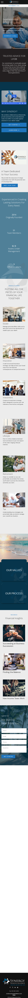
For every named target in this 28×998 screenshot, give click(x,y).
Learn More (13, 130)
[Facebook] (10, 987)
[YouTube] (18, 987)
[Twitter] (13, 987)
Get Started (13, 125)
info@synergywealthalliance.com (14, 993)
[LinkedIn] (15, 987)
